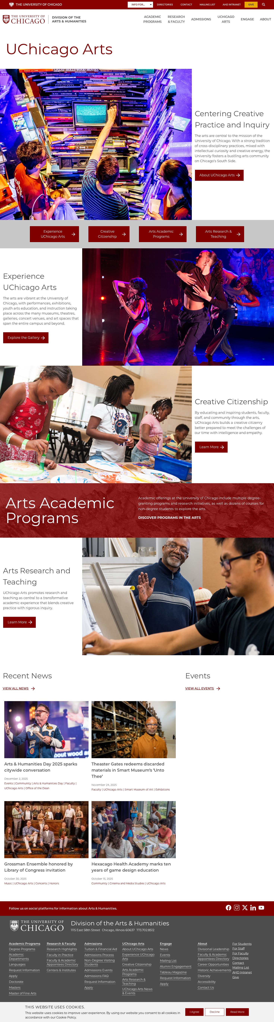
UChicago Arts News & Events (137, 991)
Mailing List (207, 4)
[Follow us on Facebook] (228, 907)
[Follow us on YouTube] (261, 907)
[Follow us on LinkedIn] (253, 907)
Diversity (204, 976)
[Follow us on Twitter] (245, 907)
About (265, 19)
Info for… (138, 4)
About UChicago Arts (217, 175)
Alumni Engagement (175, 966)
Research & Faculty (176, 19)
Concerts (41, 883)
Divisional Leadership (213, 949)
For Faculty (240, 953)
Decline (215, 1012)
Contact (186, 4)
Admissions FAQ (96, 976)
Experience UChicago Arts (53, 234)
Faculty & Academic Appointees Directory (62, 962)
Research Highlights (62, 949)
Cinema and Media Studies (127, 883)
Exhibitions (162, 789)
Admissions (201, 19)
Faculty (70, 783)
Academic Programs (152, 19)
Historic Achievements (214, 970)
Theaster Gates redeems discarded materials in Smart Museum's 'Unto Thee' (128, 770)
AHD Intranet (232, 4)
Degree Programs (22, 949)
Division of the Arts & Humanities (120, 923)
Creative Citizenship (107, 234)
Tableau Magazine (173, 972)
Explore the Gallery (24, 338)
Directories (165, 4)
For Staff (238, 948)
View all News (16, 688)
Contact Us (206, 987)
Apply (13, 976)
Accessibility (207, 982)
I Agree (194, 1012)
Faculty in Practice (60, 955)
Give (251, 4)
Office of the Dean (37, 788)
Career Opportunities (213, 964)
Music (8, 883)
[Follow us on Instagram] (237, 907)
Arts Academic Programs (161, 234)
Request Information (24, 970)
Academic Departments (19, 956)
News (164, 949)
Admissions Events (98, 970)
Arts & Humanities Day (48, 783)
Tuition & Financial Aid (100, 949)
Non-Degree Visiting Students (99, 962)
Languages (17, 964)
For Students (242, 944)
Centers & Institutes (61, 970)
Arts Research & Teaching (218, 234)
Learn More (209, 447)
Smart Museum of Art (139, 789)
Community (23, 783)
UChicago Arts (226, 19)
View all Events (199, 688)
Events (8, 783)
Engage (247, 19)
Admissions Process (99, 955)
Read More (237, 1012)
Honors (54, 883)
